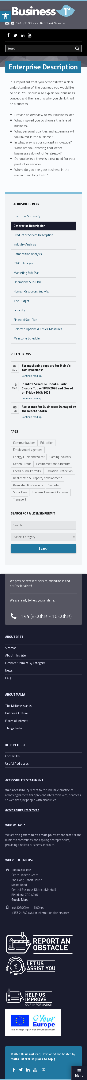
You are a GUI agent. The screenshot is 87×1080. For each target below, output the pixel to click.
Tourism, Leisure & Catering (50, 492)
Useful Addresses (17, 763)
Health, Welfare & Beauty (53, 464)
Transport (19, 499)
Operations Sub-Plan (27, 282)
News (9, 670)
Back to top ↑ (46, 1059)
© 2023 (16, 1054)
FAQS (8, 678)
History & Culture (16, 713)
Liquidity (19, 310)
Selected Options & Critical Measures (38, 329)
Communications (24, 442)
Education (46, 442)
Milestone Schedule (27, 338)
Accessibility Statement (22, 810)
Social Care (20, 492)
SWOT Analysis (24, 263)
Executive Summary (27, 216)
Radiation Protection (59, 471)
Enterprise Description (29, 225)
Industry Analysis (25, 244)
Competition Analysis (28, 254)
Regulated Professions (28, 485)
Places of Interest (17, 721)
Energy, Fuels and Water (29, 457)
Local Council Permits (27, 471)
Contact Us (12, 756)
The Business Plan (25, 204)
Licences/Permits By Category (25, 663)
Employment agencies (27, 449)
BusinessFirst (30, 1054)
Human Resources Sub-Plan (32, 291)
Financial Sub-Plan (25, 319)
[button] (5, 16)
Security (53, 485)
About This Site (15, 655)
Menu (79, 1075)
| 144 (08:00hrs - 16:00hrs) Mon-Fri (36, 23)
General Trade (22, 464)
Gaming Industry (60, 457)
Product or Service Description (33, 235)
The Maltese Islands (18, 705)
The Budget (21, 301)
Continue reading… (32, 376)
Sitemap (10, 648)
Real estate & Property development (37, 478)
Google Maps (19, 899)
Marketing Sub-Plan (26, 272)
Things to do (13, 728)
